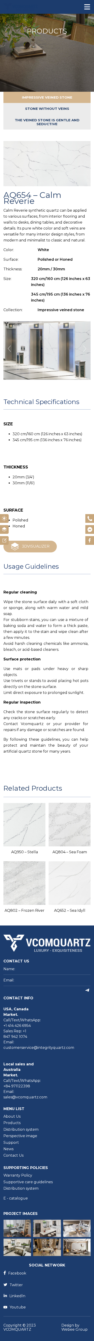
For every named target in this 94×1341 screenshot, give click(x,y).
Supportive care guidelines (28, 1182)
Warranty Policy (17, 1175)
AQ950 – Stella (24, 852)
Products (12, 1123)
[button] (84, 348)
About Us (12, 1116)
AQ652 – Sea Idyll (69, 911)
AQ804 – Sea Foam (69, 852)
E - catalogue (15, 1198)
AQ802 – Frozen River (24, 911)
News (8, 1149)
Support (11, 1143)
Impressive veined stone (47, 97)
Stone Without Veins (47, 108)
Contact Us (13, 1155)
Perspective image (20, 1136)
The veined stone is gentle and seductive (47, 122)
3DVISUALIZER (36, 546)
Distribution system (21, 1130)
